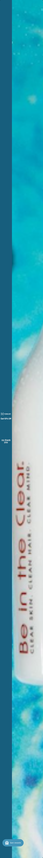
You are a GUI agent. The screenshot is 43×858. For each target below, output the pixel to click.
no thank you (6, 440)
